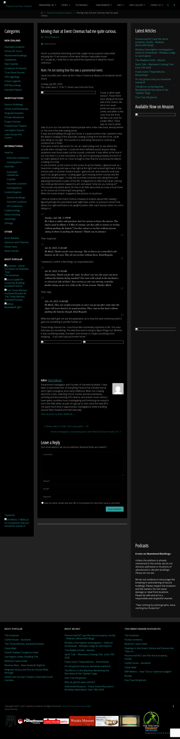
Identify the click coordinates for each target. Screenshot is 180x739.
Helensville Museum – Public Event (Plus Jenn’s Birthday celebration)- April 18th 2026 (89, 688)
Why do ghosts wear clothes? (80, 682)
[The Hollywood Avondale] (130, 721)
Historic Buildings (13, 104)
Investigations (14, 162)
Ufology (8, 223)
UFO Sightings (12, 76)
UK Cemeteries (14, 206)
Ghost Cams (10, 246)
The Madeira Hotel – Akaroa (150, 60)
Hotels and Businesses (16, 108)
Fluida (159, 733)
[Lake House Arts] (56, 721)
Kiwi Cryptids (11, 63)
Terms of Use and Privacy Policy (76, 706)
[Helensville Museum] (107, 721)
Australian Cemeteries (13, 173)
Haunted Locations (14, 46)
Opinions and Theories (16, 242)
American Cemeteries (18, 157)
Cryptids (11, 179)
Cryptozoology (12, 210)
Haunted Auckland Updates (59, 12)
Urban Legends (12, 81)
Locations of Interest (15, 68)
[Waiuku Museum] (82, 721)
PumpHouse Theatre (15, 125)
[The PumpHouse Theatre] (31, 721)
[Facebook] (174, 5)
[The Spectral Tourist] (151, 721)
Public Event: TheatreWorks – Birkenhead (86, 661)
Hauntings (10, 218)
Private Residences (14, 117)
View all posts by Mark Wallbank (58, 414)
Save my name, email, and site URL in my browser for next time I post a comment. (82, 503)
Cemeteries (10, 59)
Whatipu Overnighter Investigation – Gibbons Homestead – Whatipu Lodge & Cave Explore (155, 52)
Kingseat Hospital (13, 113)
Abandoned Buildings (15, 55)
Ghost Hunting (12, 214)
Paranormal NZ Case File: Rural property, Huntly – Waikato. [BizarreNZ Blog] (151, 42)
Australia (9, 166)
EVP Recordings (12, 85)
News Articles (11, 250)
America (8, 152)
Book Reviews (11, 238)
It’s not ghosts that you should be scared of (87, 666)
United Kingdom (13, 192)
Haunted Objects (13, 89)
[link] (168, 5)
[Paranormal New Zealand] (18, 4)
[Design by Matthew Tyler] (11, 721)
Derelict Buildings (16, 197)
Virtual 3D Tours (13, 51)
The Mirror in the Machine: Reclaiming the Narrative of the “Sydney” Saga (151, 90)
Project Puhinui (12, 121)
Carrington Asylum (14, 130)
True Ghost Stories (14, 72)
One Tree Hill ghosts (146, 97)
